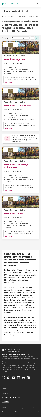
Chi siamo (5, 393)
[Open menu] (37, 3)
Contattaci (5, 402)
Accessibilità (35, 412)
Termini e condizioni (8, 412)
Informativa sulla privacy (22, 412)
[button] (20, 38)
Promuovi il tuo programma (11, 397)
